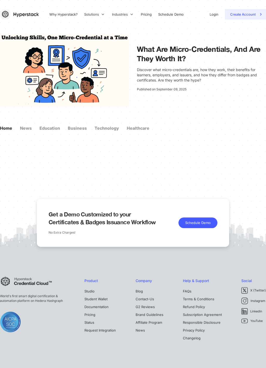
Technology (107, 128)
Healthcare (138, 128)
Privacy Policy (194, 330)
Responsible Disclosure (202, 322)
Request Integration (100, 330)
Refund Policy (194, 307)
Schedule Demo (171, 14)
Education (49, 128)
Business (77, 128)
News (26, 128)
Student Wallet (96, 299)
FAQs (187, 291)
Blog (139, 291)
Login (214, 14)
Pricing (146, 14)
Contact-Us (145, 299)
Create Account (243, 14)
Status (89, 322)
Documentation (96, 307)
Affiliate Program (149, 322)
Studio (89, 291)
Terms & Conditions (198, 299)
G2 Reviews (145, 307)
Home (6, 128)
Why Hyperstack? (63, 14)
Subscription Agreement (202, 315)
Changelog (192, 338)
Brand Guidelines (149, 315)
